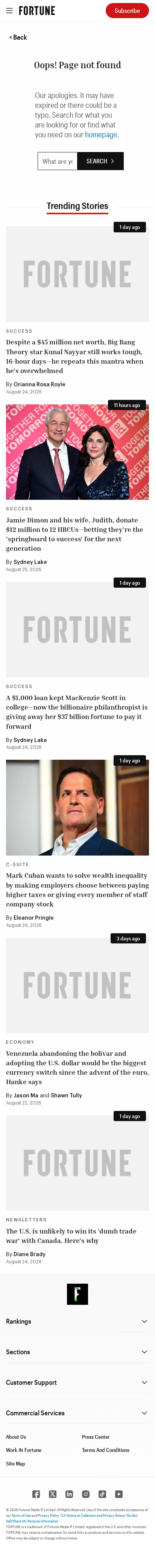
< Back (18, 37)
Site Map (15, 1463)
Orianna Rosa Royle (39, 384)
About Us (16, 1436)
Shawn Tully (66, 1095)
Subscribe (127, 10)
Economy (20, 1042)
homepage (101, 134)
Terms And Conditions (105, 1450)
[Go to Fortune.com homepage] (37, 10)
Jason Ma (26, 1095)
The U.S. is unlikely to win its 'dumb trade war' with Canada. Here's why (71, 1235)
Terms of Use (21, 1515)
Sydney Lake (30, 562)
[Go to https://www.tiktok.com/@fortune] (102, 1494)
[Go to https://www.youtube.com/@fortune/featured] (119, 1494)
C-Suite (17, 864)
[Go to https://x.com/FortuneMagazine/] (52, 1494)
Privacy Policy (48, 1515)
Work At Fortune (23, 1450)
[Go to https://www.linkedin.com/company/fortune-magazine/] (69, 1494)
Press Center (96, 1436)
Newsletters (26, 1220)
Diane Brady (30, 1254)
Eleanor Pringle (34, 918)
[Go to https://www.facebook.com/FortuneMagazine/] (36, 1494)
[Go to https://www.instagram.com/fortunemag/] (86, 1494)
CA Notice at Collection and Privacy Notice (93, 1515)
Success (19, 331)
